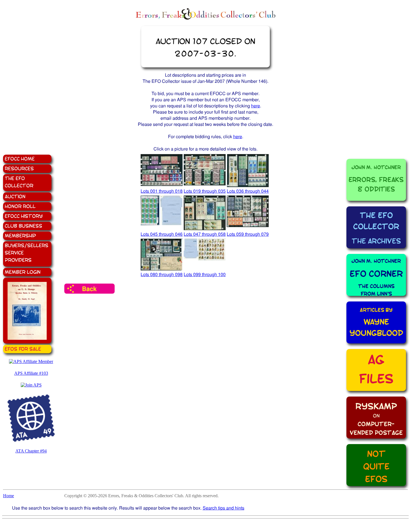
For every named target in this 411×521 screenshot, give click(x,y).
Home (8, 495)
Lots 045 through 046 (162, 234)
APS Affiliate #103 (31, 373)
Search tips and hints (223, 508)
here (255, 106)
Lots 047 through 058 (205, 234)
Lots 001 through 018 (162, 191)
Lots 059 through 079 (248, 234)
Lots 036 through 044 (248, 191)
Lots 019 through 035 (205, 191)
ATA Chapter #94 (31, 451)
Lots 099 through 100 (205, 274)
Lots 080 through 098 (162, 274)
